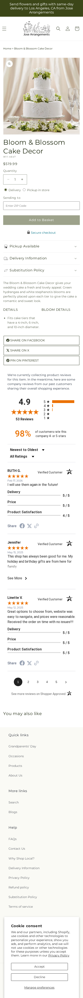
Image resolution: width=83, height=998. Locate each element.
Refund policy (19, 887)
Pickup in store (38, 190)
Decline (39, 977)
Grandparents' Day (22, 746)
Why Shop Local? (21, 858)
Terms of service (21, 907)
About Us (15, 775)
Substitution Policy (23, 897)
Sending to (18, 198)
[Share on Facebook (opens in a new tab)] (22, 526)
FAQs (13, 839)
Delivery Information (24, 868)
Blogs (13, 812)
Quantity (10, 171)
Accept (39, 966)
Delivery (15, 190)
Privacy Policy (58, 955)
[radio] (60, 401)
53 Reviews (29, 419)
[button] (58, 28)
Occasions (16, 756)
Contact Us (17, 849)
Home (7, 48)
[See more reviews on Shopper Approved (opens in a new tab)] (36, 526)
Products (15, 766)
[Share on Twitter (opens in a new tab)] (29, 526)
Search (14, 802)
